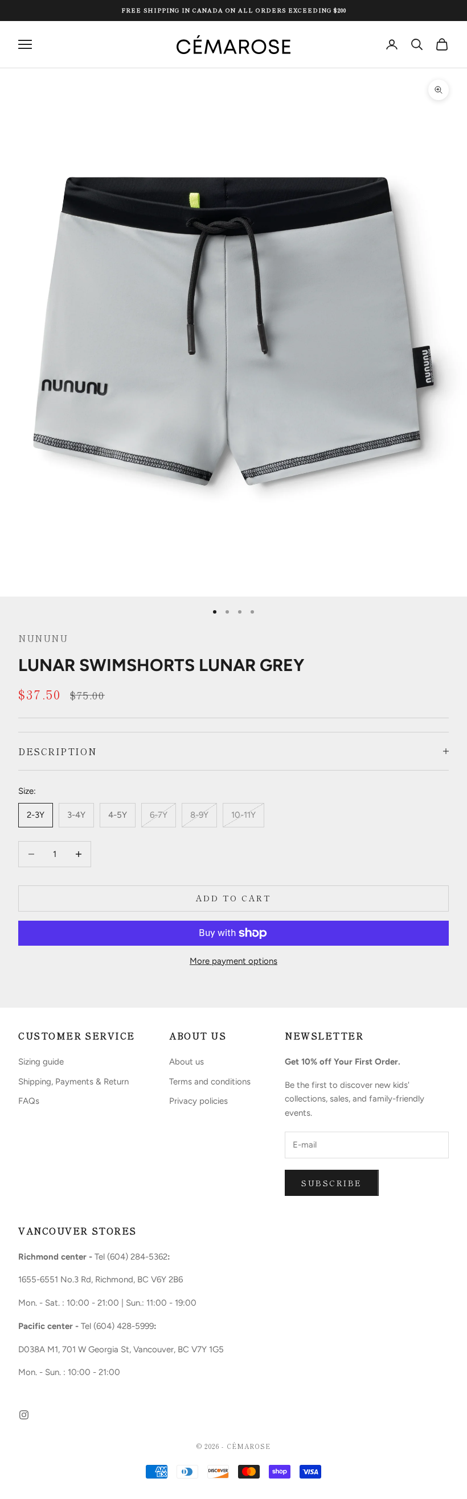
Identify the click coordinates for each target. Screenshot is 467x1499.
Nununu (43, 638)
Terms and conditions (210, 1081)
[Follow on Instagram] (24, 1415)
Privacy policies (198, 1101)
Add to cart (234, 898)
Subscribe (331, 1183)
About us (186, 1062)
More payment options (233, 961)
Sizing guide (41, 1062)
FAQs (28, 1101)
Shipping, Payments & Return (73, 1081)
